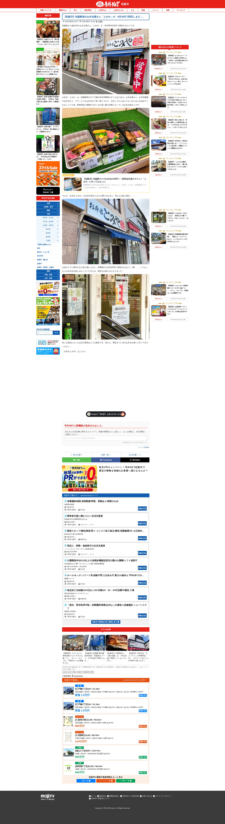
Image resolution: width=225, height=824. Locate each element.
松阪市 (125, 4)
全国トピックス (46, 10)
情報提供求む (114, 796)
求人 (75, 10)
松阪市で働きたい (71, 495)
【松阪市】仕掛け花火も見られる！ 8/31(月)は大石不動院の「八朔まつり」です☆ (47, 156)
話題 (143, 10)
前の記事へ (77, 455)
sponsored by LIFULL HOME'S (134, 680)
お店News (102, 10)
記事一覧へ (106, 455)
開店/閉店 (88, 10)
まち (132, 10)
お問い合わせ (147, 796)
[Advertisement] (170, 29)
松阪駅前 (86, 672)
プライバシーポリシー (163, 796)
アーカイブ (181, 10)
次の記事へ (133, 455)
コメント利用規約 (143, 447)
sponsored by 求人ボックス (89, 495)
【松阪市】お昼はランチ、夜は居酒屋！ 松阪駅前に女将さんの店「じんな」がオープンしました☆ (47, 41)
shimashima (78, 676)
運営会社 (102, 796)
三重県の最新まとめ (44, 244)
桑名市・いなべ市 (43, 252)
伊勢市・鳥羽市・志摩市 (45, 267)
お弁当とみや (67, 672)
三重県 (100, 21)
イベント (155, 10)
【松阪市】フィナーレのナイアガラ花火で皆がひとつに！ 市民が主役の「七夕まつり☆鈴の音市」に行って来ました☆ (177, 102)
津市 (38, 248)
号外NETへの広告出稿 (130, 796)
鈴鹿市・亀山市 (42, 260)
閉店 (92, 672)
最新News (62, 10)
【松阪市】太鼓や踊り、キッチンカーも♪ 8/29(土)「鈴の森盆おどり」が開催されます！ (47, 129)
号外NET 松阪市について (100, 798)
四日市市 (40, 256)
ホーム (93, 796)
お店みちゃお (119, 10)
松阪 (74, 672)
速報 (167, 10)
